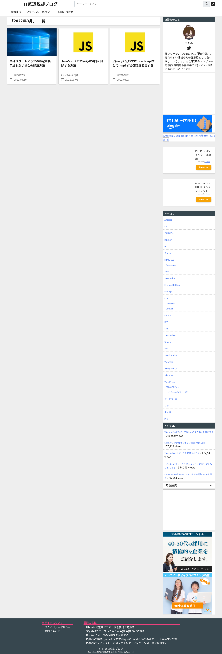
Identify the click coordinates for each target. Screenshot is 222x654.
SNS (166, 328)
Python (167, 315)
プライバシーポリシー (39, 12)
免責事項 (16, 12)
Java (166, 271)
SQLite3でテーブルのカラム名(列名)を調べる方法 (115, 631)
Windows (19, 75)
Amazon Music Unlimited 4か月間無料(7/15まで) (189, 137)
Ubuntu (167, 341)
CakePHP (170, 303)
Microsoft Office (172, 284)
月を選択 (171, 485)
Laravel (169, 308)
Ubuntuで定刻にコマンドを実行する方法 (110, 627)
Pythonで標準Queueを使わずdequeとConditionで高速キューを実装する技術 (131, 639)
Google (168, 253)
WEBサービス (170, 368)
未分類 (167, 412)
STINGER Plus (172, 387)
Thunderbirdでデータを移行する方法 (182, 453)
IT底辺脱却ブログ (41, 4)
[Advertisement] (189, 93)
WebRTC (168, 361)
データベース (170, 398)
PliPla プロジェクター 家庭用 (203, 154)
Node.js (168, 291)
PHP (166, 298)
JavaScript (71, 75)
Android (168, 219)
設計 (166, 418)
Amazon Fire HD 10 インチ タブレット (203, 187)
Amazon (204, 167)
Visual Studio (170, 355)
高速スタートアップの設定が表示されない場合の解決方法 (30, 63)
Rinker (207, 161)
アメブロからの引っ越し (177, 392)
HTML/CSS (169, 259)
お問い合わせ (65, 12)
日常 (166, 405)
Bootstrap (171, 264)
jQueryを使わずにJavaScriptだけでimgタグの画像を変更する (134, 63)
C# (165, 226)
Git (165, 246)
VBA (166, 348)
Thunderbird (170, 335)
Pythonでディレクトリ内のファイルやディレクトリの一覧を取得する (126, 643)
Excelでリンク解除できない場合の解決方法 (184, 442)
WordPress (169, 381)
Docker (168, 239)
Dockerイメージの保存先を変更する (107, 635)
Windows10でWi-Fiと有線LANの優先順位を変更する (188, 432)
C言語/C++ (169, 233)
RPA (166, 321)
